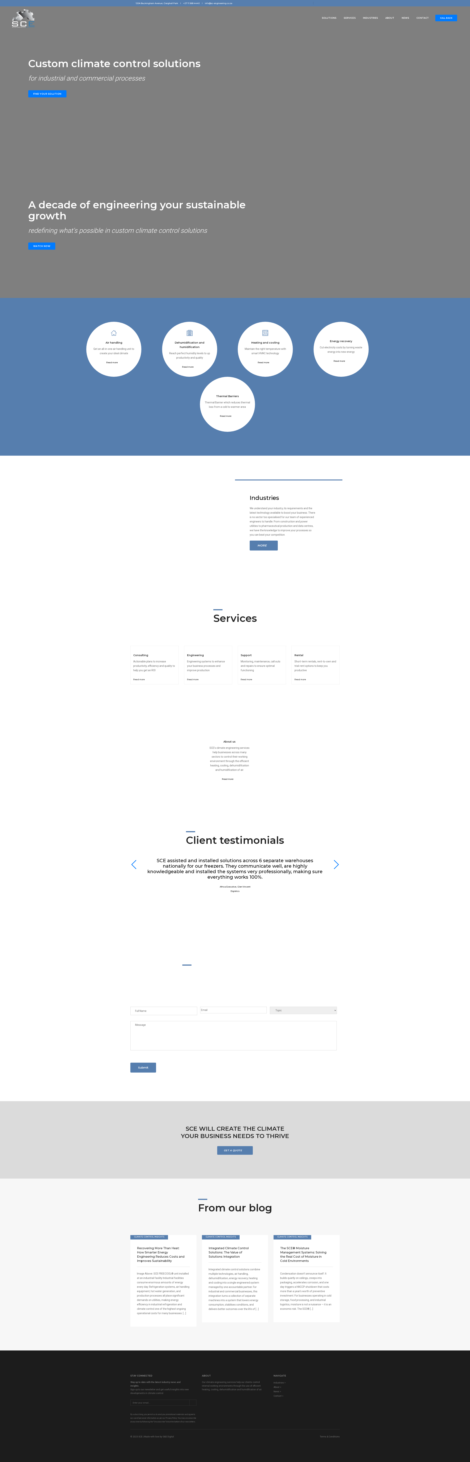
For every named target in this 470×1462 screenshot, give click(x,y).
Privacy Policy (171, 1418)
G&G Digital (168, 1436)
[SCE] (24, 18)
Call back (446, 18)
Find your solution (47, 93)
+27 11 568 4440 (191, 3)
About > (277, 1387)
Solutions (329, 18)
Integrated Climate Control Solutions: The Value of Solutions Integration (229, 1252)
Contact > (278, 1396)
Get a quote (233, 1150)
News (405, 18)
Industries (370, 18)
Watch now (41, 246)
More (262, 545)
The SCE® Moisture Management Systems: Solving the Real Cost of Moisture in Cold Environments (303, 1254)
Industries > (280, 1382)
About (389, 18)
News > (277, 1391)
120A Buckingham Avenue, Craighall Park (157, 3)
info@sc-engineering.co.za (218, 3)
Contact (422, 18)
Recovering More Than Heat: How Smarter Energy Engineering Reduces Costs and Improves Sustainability (161, 1254)
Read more (112, 362)
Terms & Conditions (330, 1436)
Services (349, 18)
